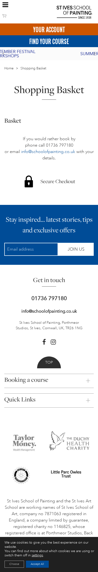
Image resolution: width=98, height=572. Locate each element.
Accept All (37, 564)
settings (37, 555)
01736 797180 (49, 298)
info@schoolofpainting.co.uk (48, 151)
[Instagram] (53, 342)
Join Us (76, 249)
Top (49, 362)
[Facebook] (44, 342)
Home (9, 68)
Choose (14, 564)
